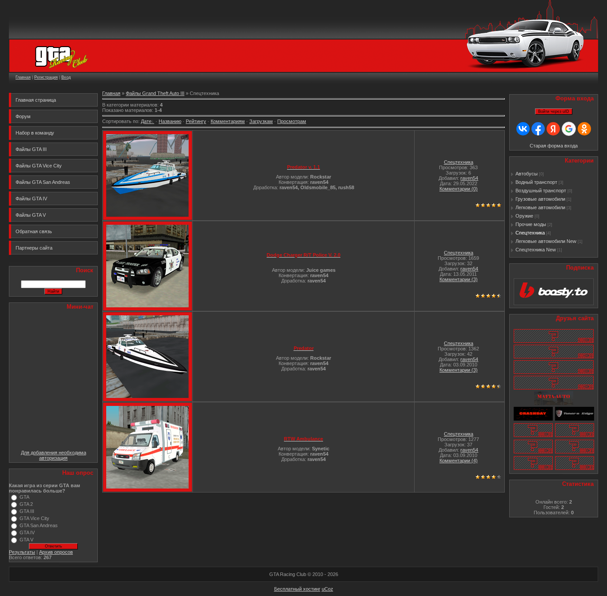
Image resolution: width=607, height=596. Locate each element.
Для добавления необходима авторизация (53, 455)
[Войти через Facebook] (538, 128)
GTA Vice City (34, 518)
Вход (66, 77)
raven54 (469, 178)
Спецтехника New (535, 249)
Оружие (524, 216)
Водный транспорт (536, 182)
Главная (23, 77)
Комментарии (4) (458, 460)
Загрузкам (261, 121)
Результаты (22, 552)
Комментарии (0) (458, 188)
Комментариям (228, 121)
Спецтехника (458, 162)
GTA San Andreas (39, 525)
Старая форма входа (554, 145)
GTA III (27, 511)
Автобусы (526, 173)
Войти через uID (553, 111)
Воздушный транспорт (540, 190)
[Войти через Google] (569, 129)
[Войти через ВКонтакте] (523, 128)
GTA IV (27, 532)
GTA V (26, 539)
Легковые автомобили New (545, 241)
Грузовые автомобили (540, 199)
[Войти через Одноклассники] (584, 128)
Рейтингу (196, 121)
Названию (170, 121)
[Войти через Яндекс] (553, 128)
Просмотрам (291, 121)
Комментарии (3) (458, 279)
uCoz (327, 589)
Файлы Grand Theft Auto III (155, 93)
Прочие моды (530, 224)
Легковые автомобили (540, 207)
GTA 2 (26, 504)
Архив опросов (56, 552)
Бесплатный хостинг (297, 589)
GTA (24, 497)
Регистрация (46, 77)
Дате (146, 121)
